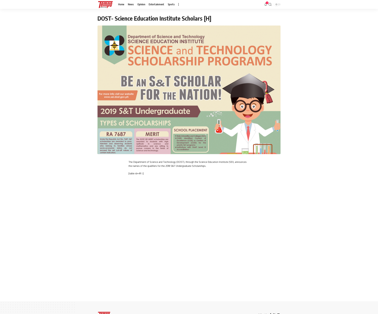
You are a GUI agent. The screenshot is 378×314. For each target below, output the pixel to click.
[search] (270, 4)
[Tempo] (105, 4)
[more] (178, 4)
